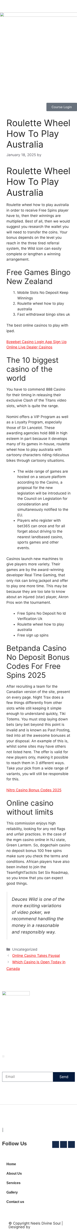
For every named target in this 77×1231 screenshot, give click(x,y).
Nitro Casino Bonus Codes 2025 (33, 790)
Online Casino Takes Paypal (36, 955)
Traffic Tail (41, 1116)
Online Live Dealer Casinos (29, 347)
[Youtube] (37, 1033)
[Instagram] (31, 1033)
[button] (3, 1056)
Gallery (12, 1192)
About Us (14, 1173)
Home (11, 1164)
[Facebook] (26, 1033)
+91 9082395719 (41, 1041)
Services (13, 1183)
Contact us (15, 1202)
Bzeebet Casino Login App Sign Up (36, 342)
